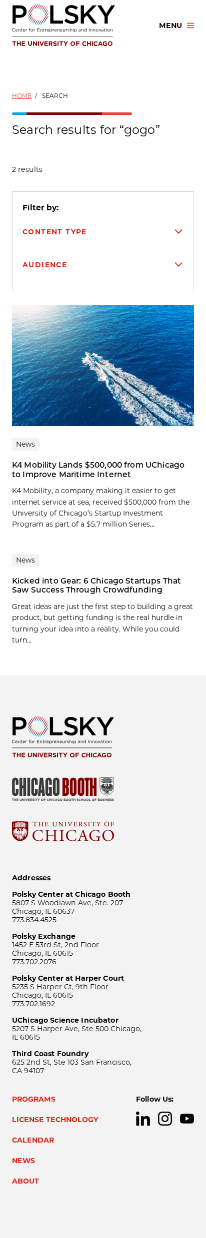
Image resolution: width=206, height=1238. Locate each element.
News (23, 1160)
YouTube (187, 1119)
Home (22, 95)
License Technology (55, 1119)
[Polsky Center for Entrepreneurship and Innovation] (76, 25)
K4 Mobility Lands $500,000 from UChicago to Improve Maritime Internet (98, 469)
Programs (34, 1099)
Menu (170, 25)
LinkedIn (143, 1119)
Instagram (165, 1119)
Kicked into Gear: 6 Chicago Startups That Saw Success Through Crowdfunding (96, 585)
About (25, 1181)
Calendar (33, 1140)
